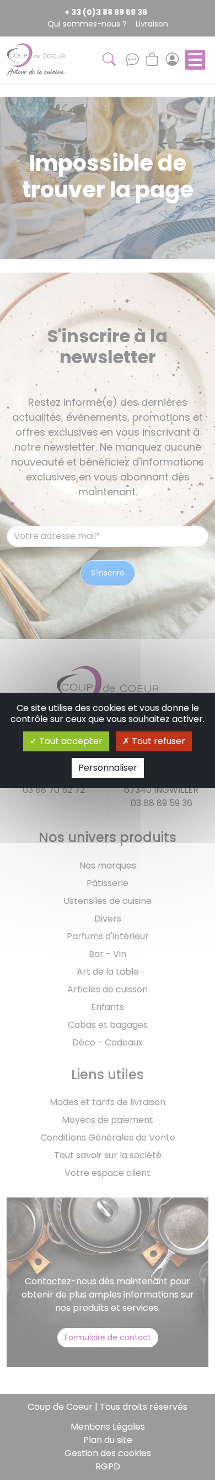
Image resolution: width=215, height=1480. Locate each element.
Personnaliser (107, 767)
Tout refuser (157, 741)
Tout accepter (70, 741)
